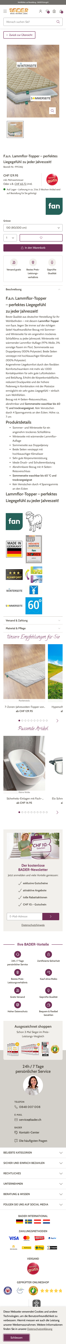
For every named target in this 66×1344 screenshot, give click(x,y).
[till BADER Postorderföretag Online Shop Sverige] (28, 1222)
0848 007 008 (29, 1107)
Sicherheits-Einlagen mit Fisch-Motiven (24, 799)
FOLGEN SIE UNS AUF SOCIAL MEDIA (25, 1204)
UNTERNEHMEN (13, 1183)
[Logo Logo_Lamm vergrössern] (33, 521)
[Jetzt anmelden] (50, 916)
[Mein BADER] (40, 11)
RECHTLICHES (12, 1173)
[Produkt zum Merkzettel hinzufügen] (41, 237)
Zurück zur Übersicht (20, 35)
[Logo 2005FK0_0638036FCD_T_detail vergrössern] (33, 590)
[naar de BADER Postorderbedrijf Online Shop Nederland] (46, 1222)
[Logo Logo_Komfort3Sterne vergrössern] (14, 574)
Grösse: (7, 220)
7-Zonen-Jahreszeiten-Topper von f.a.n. (24, 707)
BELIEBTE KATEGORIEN (17, 1152)
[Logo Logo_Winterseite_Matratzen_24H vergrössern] (14, 590)
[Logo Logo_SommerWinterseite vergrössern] (33, 574)
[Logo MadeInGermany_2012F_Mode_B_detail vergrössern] (14, 549)
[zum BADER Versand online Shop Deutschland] (19, 1222)
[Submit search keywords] (58, 22)
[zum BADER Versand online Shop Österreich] (37, 1222)
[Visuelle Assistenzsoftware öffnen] (35, 1303)
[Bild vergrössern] (52, 110)
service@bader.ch (30, 1120)
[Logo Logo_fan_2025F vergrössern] (54, 206)
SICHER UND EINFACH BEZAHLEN (24, 1163)
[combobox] (33, 22)
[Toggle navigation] (5, 11)
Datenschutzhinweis (33, 925)
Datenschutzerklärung (39, 1329)
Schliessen (16, 1337)
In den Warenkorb (35, 247)
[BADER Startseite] (18, 11)
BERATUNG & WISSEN (16, 1194)
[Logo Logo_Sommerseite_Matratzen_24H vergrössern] (14, 605)
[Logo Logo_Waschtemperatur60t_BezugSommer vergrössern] (33, 606)
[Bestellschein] (54, 11)
